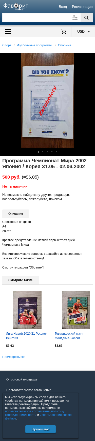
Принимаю (41, 429)
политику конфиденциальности (34, 413)
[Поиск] (87, 17)
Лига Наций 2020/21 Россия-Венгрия (26, 336)
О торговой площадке (21, 379)
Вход (63, 7)
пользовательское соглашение (27, 411)
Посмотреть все (13, 357)
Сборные (64, 45)
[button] (90, 58)
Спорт (6, 45)
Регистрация (82, 7)
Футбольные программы (34, 45)
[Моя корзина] (63, 32)
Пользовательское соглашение (28, 390)
